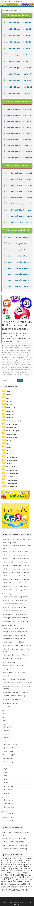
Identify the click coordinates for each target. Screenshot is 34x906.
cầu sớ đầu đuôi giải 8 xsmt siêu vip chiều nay (17, 645)
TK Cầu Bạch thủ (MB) (13, 421)
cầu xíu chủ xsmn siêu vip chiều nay (14, 696)
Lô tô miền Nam (11, 470)
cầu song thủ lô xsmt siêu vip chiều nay (15, 655)
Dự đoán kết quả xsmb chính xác (12, 594)
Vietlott (9, 404)
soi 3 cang (27, 864)
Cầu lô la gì (19, 350)
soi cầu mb (17, 874)
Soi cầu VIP (10, 879)
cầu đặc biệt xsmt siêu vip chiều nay (14, 635)
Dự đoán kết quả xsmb (9, 543)
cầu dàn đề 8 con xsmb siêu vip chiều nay (16, 576)
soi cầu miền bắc (18, 877)
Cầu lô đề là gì (11, 350)
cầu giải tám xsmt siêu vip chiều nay (14, 638)
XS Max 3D (9, 418)
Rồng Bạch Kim (23, 362)
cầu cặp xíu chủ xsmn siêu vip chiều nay (15, 669)
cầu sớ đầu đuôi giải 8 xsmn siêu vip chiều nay (17, 683)
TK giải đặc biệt (11, 457)
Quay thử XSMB (11, 480)
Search (20, 380)
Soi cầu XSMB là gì (7, 370)
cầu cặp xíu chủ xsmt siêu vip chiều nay (15, 631)
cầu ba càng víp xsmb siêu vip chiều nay (15, 551)
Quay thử (9, 477)
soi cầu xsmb (15, 881)
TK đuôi (9, 454)
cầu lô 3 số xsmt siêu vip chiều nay (13, 642)
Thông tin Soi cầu (7, 374)
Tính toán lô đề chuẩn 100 (12, 345)
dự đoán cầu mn (16, 862)
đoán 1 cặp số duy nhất (20, 891)
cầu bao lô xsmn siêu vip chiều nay (14, 665)
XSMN (8, 395)
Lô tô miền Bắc (11, 467)
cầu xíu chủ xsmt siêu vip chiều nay (14, 658)
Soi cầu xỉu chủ (16, 884)
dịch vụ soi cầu (26, 859)
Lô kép (8, 447)
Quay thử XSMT (11, 483)
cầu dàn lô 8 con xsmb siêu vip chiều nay (15, 597)
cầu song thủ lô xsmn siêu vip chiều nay (15, 692)
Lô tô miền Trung (12, 473)
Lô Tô (3, 797)
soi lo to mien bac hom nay (24, 887)
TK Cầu (4, 741)
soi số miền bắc (25, 889)
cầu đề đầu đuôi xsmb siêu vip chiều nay (15, 600)
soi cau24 (19, 866)
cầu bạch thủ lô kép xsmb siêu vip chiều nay (16, 558)
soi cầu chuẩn (13, 872)
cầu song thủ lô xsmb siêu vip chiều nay (15, 618)
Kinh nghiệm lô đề (24, 360)
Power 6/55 (10, 414)
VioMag (9, 902)
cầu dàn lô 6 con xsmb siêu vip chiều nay (15, 590)
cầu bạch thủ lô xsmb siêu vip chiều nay (15, 562)
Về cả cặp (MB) (11, 427)
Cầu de (4, 350)
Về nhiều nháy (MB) (12, 431)
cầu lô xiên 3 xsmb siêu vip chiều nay (14, 607)
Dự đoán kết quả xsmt (9, 625)
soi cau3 (3, 866)
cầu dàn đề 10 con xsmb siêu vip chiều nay (16, 579)
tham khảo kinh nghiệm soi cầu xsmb (16, 372)
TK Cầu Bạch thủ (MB (10, 744)
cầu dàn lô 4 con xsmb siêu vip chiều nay (15, 586)
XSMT (8, 398)
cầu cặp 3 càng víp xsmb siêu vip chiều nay (16, 565)
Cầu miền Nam (11, 434)
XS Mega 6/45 (10, 408)
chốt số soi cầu (13, 859)
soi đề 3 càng (6, 891)
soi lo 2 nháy (23, 886)
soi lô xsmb (10, 889)
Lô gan (8, 441)
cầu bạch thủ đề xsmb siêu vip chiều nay (15, 555)
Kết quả (9, 401)
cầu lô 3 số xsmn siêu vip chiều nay (14, 679)
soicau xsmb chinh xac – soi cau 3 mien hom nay (17, 539)
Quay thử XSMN (11, 486)
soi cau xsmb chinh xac (24, 367)
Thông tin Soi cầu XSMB (20, 374)
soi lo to (29, 886)
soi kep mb (16, 886)
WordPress (17, 904)
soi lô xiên (4, 889)
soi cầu (22, 870)
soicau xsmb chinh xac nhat (15, 869)
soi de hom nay (8, 886)
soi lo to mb (4, 888)
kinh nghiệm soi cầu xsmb (10, 362)
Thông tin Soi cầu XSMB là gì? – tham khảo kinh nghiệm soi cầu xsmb (17, 325)
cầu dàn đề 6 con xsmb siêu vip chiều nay (16, 572)
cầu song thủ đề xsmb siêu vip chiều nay (15, 614)
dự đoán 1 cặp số (8, 860)
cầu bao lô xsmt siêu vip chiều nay (13, 628)
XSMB (8, 391)
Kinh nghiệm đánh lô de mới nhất (18, 357)
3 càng (4, 859)
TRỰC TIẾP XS (6, 706)
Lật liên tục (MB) (12, 424)
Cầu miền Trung (11, 437)
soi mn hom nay (17, 889)
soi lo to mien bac (12, 887)
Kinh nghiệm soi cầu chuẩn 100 (11, 700)
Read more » (21, 341)
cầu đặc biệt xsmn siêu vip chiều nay (14, 672)
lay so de (18, 864)
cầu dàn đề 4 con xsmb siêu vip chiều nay (16, 569)
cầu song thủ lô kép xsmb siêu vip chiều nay (16, 621)
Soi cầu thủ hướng (10, 367)
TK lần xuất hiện (11, 460)
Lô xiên (8, 444)
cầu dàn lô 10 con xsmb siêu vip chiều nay (16, 583)
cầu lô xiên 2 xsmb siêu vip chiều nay (14, 604)
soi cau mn (18, 868)
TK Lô (3, 766)
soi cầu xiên (21, 879)
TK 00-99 (9, 463)
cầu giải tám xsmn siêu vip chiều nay (14, 676)
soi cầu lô (18, 365)
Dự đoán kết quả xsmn (9, 662)
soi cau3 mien (11, 866)
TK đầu (8, 450)
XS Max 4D (9, 411)
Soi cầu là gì (11, 365)
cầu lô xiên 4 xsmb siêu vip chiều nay (14, 611)
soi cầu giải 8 (24, 872)
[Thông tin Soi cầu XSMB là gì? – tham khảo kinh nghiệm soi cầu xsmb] (17, 308)
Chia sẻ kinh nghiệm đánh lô (15, 352)
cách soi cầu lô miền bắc (22, 347)
